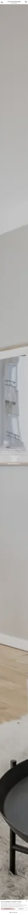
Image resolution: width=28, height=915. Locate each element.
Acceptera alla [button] (7, 908)
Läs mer (21, 906)
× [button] (26, 901)
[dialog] (14, 907)
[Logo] (14, 2)
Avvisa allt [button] (21, 908)
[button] (14, 912)
